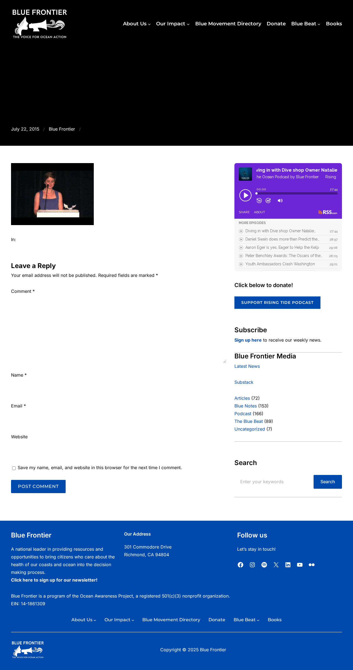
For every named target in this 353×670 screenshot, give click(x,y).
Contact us (135, 562)
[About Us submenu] (149, 24)
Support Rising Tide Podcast (277, 302)
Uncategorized (249, 429)
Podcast (242, 413)
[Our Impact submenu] (188, 24)
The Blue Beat (248, 421)
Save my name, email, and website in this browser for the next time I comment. (100, 467)
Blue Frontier (62, 129)
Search (327, 481)
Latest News (247, 366)
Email (18, 406)
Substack (243, 382)
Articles (242, 398)
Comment (23, 291)
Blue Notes (245, 406)
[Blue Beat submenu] (318, 24)
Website (19, 436)
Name (19, 375)
